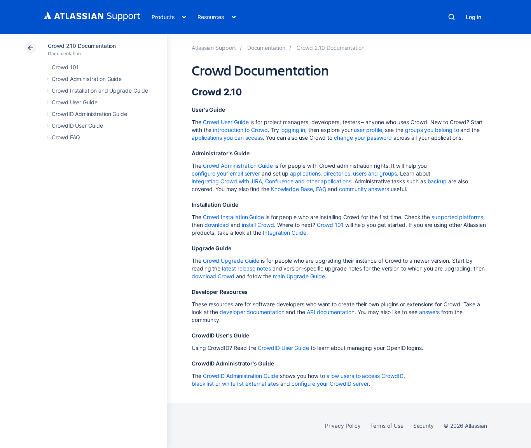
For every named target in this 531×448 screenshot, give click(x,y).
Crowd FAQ (66, 137)
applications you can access (227, 137)
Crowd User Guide (75, 102)
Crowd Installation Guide (233, 217)
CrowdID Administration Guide (89, 114)
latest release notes (246, 268)
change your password (363, 137)
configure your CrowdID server (330, 383)
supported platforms (457, 217)
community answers (364, 189)
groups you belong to (432, 129)
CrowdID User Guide (77, 125)
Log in (473, 17)
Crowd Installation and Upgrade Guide (100, 90)
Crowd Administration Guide (87, 79)
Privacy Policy (342, 425)
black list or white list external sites (235, 383)
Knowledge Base (292, 189)
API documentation (331, 312)
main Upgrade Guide (299, 276)
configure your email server (226, 173)
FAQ (321, 189)
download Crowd (213, 276)
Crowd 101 (65, 67)
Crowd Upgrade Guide (231, 260)
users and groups (375, 173)
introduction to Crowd (240, 129)
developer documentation (252, 312)
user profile (368, 129)
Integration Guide (284, 232)
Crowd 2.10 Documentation (82, 45)
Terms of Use (386, 425)
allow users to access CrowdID (365, 375)
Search (451, 17)
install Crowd (258, 224)
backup (437, 181)
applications (305, 173)
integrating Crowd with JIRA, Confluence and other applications (271, 181)
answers (429, 312)
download (216, 224)
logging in (292, 129)
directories (336, 173)
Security (423, 425)
